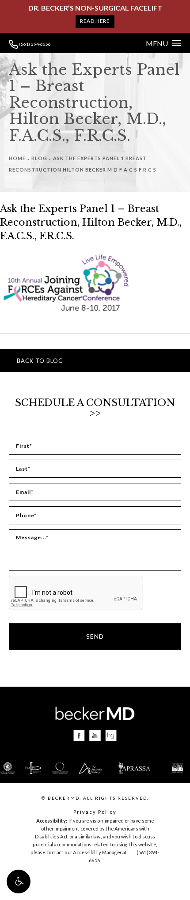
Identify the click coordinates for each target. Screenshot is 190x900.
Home (17, 158)
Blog (39, 158)
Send (95, 636)
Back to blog (40, 360)
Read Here (95, 21)
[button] (18, 881)
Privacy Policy (95, 812)
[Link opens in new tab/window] (79, 735)
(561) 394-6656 (34, 44)
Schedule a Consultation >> (95, 408)
